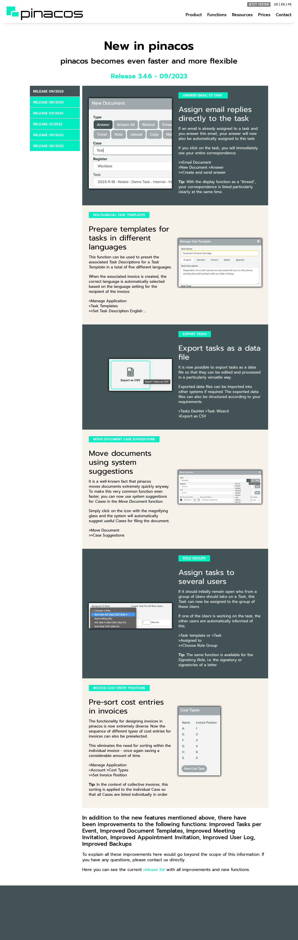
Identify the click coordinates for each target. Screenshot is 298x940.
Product (194, 15)
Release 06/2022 (48, 146)
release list (154, 869)
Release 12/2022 (47, 124)
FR (289, 4)
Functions (216, 15)
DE (276, 4)
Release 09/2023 (48, 91)
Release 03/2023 (48, 113)
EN (283, 4)
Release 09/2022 (48, 135)
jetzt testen (259, 4)
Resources (242, 15)
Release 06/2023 (48, 102)
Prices (264, 15)
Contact (283, 15)
